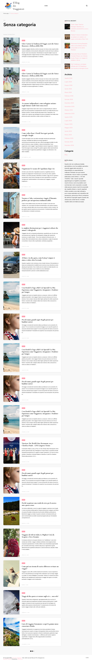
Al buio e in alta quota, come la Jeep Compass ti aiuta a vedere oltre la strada (38, 259)
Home (46, 5)
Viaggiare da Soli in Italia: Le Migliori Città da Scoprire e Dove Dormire (38, 536)
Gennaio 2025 (69, 142)
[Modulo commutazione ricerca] (86, 5)
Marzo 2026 (68, 92)
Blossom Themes (7, 659)
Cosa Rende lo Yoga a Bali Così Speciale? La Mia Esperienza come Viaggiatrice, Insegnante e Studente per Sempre (40, 290)
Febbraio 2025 (69, 138)
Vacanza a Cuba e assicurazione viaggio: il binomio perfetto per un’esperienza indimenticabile (39, 199)
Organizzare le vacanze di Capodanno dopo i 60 (38, 169)
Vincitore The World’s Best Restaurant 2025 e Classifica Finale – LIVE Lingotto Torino (37, 444)
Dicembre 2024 (69, 145)
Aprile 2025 (68, 131)
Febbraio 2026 (69, 96)
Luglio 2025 (68, 120)
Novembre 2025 (69, 106)
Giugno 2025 (68, 124)
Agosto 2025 (68, 117)
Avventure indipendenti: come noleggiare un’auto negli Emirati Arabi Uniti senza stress (39, 104)
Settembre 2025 (69, 113)
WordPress (19, 659)
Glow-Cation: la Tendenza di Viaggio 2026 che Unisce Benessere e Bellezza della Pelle (40, 45)
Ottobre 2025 (69, 110)
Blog (23, 40)
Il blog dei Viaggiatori (16, 658)
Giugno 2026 (68, 85)
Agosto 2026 (68, 78)
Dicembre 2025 (69, 103)
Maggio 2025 (69, 128)
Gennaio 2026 (69, 99)
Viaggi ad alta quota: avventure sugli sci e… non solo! (40, 596)
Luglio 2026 (68, 82)
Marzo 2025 (68, 135)
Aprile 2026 (68, 89)
